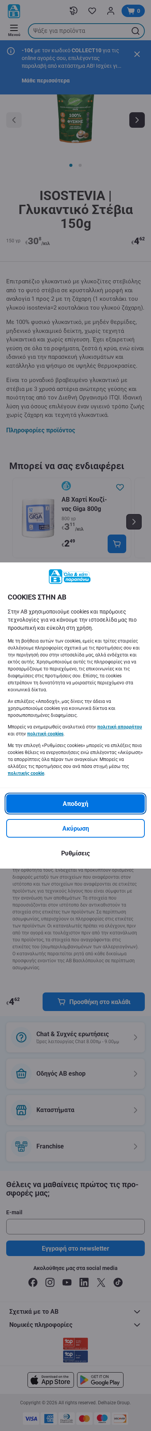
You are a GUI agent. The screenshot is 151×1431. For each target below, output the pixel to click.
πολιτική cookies (45, 734)
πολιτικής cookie (26, 773)
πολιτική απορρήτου (119, 727)
